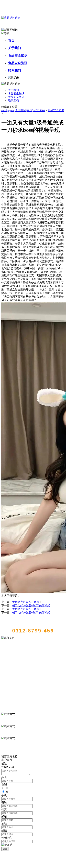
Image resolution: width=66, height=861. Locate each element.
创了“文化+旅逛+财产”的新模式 (31, 605)
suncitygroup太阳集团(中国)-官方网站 (23, 110)
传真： (5, 809)
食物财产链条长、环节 (25, 601)
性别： (5, 784)
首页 (11, 40)
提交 (5, 848)
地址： (5, 823)
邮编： (5, 830)
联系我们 (14, 70)
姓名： (5, 777)
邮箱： (5, 816)
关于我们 (14, 48)
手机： (5, 795)
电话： (5, 802)
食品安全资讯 (17, 63)
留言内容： (9, 767)
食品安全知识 (17, 55)
